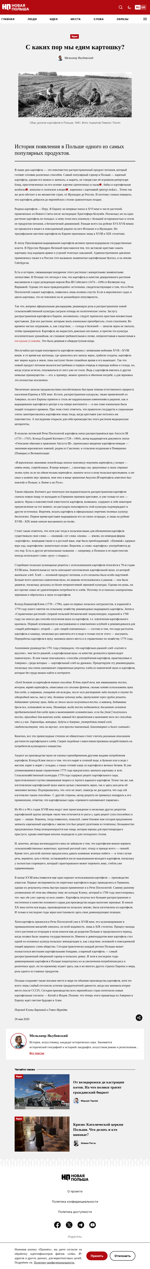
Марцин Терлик (89, 1100)
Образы (122, 19)
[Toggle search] (120, 7)
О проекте (75, 1191)
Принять (97, 1256)
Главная (8, 19)
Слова (99, 19)
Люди (32, 19)
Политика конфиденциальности (75, 1201)
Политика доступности (75, 1212)
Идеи (54, 19)
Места (76, 19)
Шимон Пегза (88, 1143)
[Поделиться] (139, 1017)
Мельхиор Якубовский (79, 58)
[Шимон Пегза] (76, 1143)
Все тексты (36, 1053)
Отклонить (123, 1256)
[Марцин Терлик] (76, 1101)
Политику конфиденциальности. (54, 1262)
